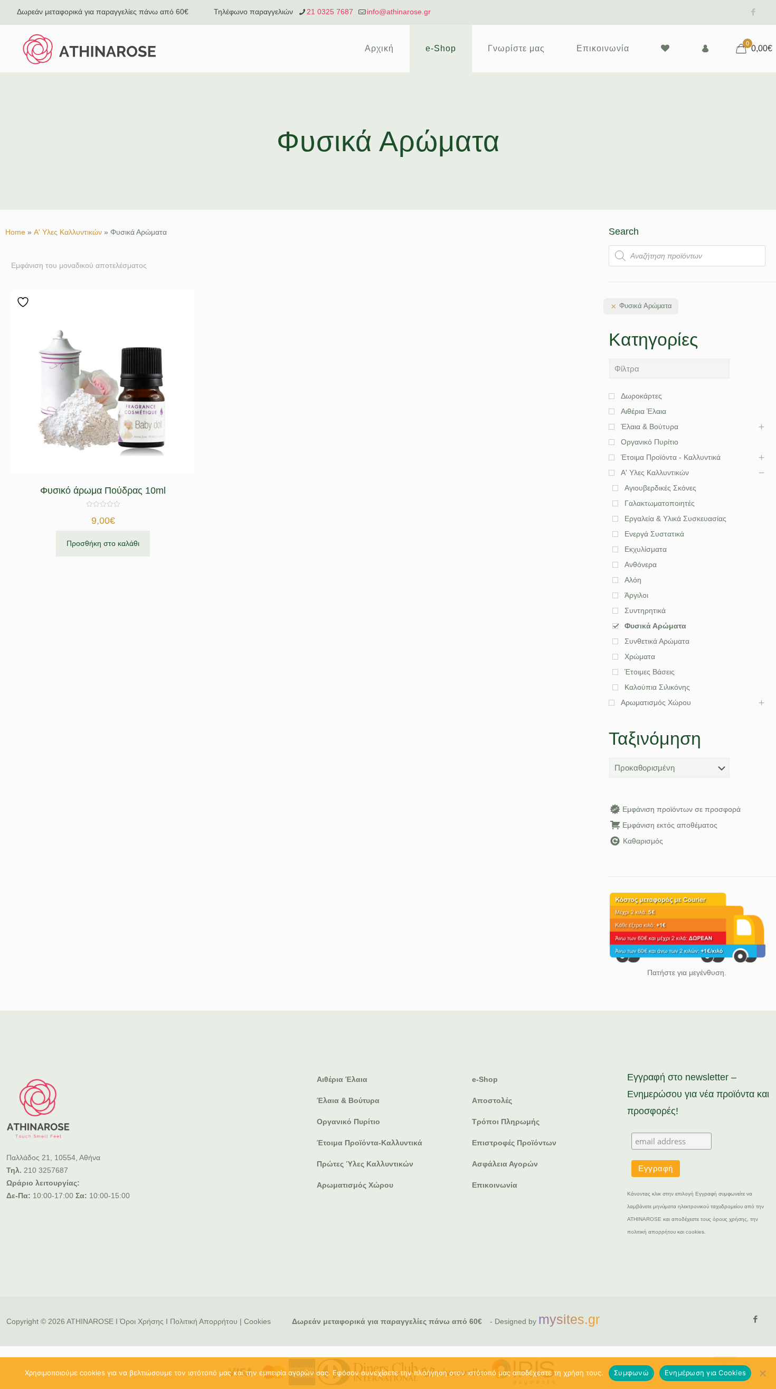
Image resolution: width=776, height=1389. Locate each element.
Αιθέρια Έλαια (342, 1079)
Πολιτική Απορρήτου (204, 1321)
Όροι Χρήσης (142, 1321)
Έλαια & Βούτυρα (348, 1100)
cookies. (696, 1232)
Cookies (257, 1321)
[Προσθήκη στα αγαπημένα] (24, 302)
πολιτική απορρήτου (651, 1232)
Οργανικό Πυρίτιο (348, 1121)
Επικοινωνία (494, 1185)
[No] (763, 1373)
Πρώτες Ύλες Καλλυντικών (365, 1164)
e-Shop (485, 1079)
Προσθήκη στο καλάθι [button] (103, 543)
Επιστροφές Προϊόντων (514, 1142)
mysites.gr (569, 1319)
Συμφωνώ (631, 1372)
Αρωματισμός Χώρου (355, 1185)
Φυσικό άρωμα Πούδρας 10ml (103, 490)
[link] (687, 927)
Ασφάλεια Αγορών (505, 1164)
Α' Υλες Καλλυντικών (68, 232)
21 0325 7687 (330, 11)
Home (15, 232)
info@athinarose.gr (399, 11)
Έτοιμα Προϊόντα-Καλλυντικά (369, 1142)
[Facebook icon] (753, 11)
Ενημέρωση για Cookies (705, 1372)
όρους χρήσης (730, 1219)
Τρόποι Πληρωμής (506, 1121)
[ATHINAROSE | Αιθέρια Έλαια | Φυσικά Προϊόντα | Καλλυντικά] (90, 48)
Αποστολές (492, 1100)
